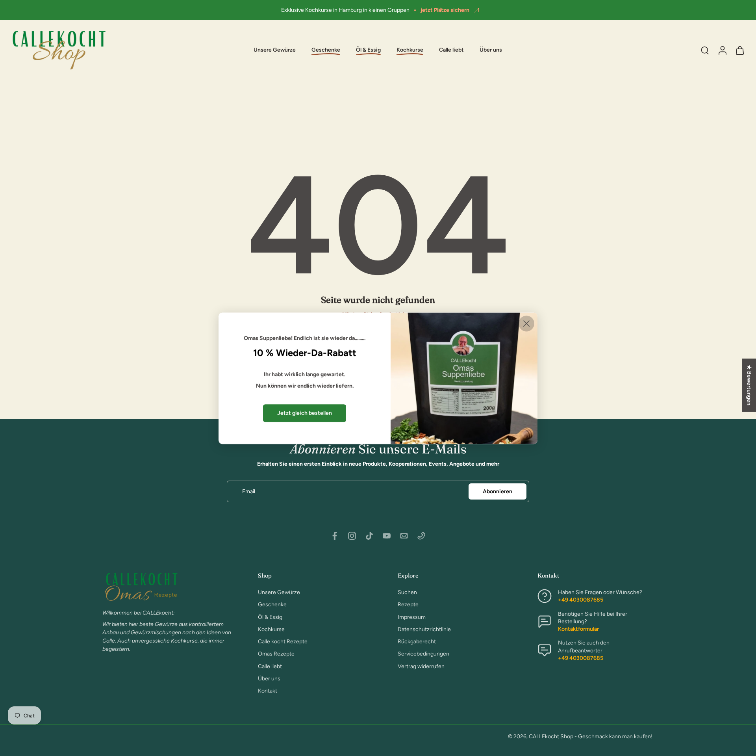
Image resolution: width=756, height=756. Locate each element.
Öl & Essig (270, 616)
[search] (704, 50)
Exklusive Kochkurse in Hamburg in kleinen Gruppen (345, 10)
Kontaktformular (578, 629)
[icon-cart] (739, 50)
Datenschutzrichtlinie (424, 629)
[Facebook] (334, 535)
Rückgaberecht (417, 641)
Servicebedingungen (423, 653)
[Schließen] (526, 323)
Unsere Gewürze (275, 50)
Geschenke (272, 604)
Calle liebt (451, 50)
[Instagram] (352, 535)
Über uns (491, 50)
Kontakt (267, 690)
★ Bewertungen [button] (749, 385)
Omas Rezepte (276, 653)
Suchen (407, 592)
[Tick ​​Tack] (369, 535)
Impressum (412, 616)
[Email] (404, 535)
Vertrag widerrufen (421, 666)
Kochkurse (271, 629)
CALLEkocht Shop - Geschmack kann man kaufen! (590, 736)
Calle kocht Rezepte (283, 641)
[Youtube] (386, 535)
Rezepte (408, 604)
